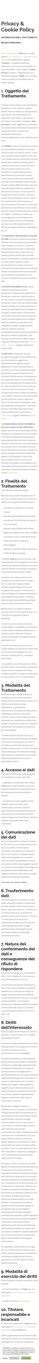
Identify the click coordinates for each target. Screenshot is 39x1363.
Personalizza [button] (14, 1358)
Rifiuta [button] (5, 1358)
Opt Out (11, 345)
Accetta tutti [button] (26, 1358)
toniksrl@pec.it (25, 1301)
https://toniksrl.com (9, 53)
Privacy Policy (6, 415)
